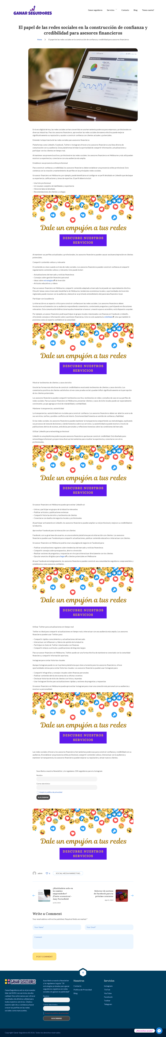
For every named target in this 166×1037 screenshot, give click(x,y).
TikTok (107, 989)
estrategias (48, 280)
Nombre (39, 775)
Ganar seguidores (95, 10)
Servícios (110, 10)
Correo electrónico (43, 784)
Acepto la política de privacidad (50, 792)
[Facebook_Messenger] (159, 1030)
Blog (135, 10)
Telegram (108, 1004)
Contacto (125, 10)
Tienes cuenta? (148, 10)
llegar (62, 556)
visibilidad (108, 317)
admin (40, 873)
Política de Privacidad (83, 989)
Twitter (107, 1000)
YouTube (108, 993)
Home (39, 39)
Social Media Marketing (68, 873)
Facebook (108, 997)
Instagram (108, 986)
